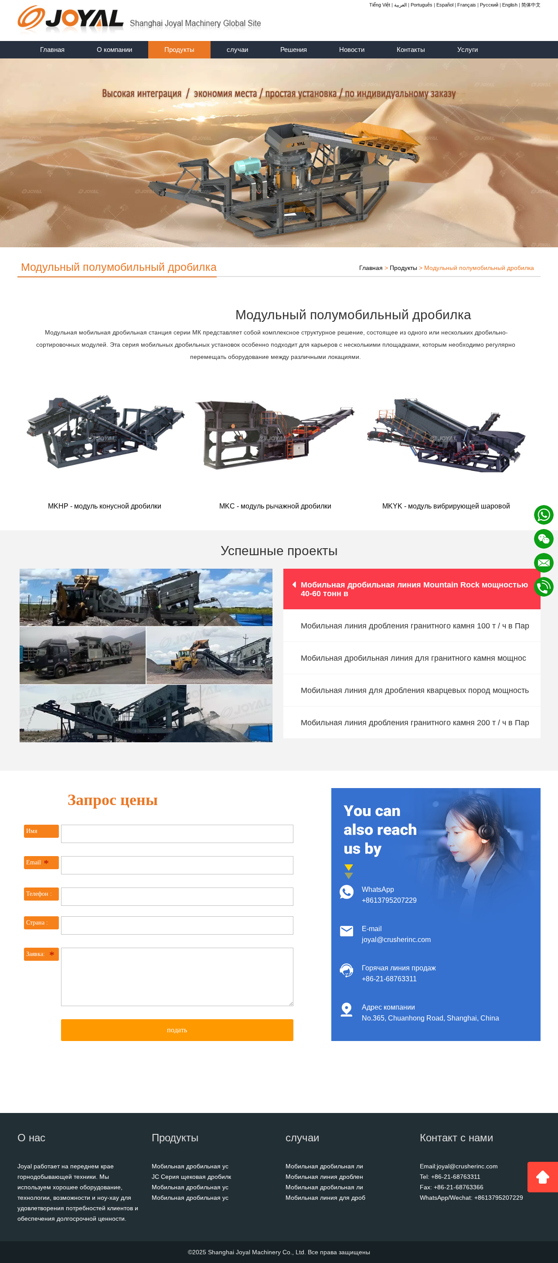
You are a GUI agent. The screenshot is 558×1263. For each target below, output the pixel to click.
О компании (114, 49)
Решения (293, 49)
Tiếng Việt (379, 4)
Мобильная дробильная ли (324, 1166)
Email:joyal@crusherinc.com (459, 1166)
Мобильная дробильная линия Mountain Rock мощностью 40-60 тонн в (414, 589)
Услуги (467, 49)
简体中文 (531, 4)
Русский (489, 4)
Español (444, 4)
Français (466, 4)
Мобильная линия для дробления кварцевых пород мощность (415, 690)
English (509, 4)
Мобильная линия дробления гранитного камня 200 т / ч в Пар (415, 722)
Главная (52, 49)
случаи (237, 49)
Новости (351, 49)
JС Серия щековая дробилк (191, 1176)
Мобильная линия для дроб (325, 1197)
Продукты (179, 49)
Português (421, 4)
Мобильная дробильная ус (190, 1166)
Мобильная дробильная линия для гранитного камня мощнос (413, 658)
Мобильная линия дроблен (324, 1176)
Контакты (411, 49)
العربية (400, 4)
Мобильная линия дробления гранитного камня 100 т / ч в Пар (415, 625)
